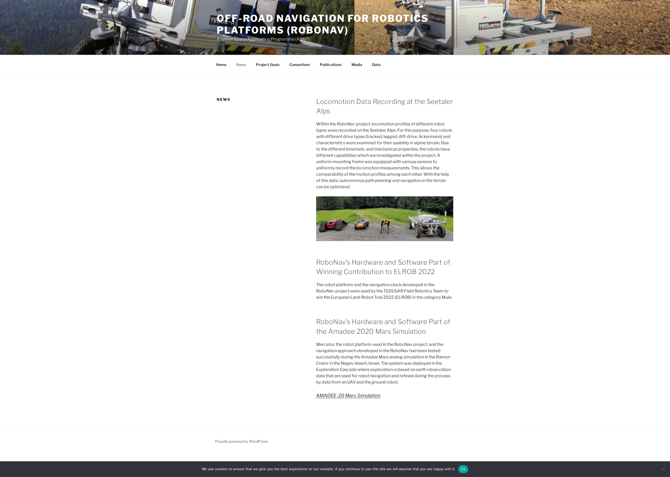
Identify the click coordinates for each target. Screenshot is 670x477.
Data (376, 64)
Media (356, 64)
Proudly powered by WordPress (241, 441)
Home (221, 64)
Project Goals (268, 64)
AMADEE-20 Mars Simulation (348, 395)
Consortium (299, 64)
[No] (663, 469)
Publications (331, 64)
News (241, 64)
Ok (463, 469)
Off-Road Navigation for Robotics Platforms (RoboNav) (323, 24)
